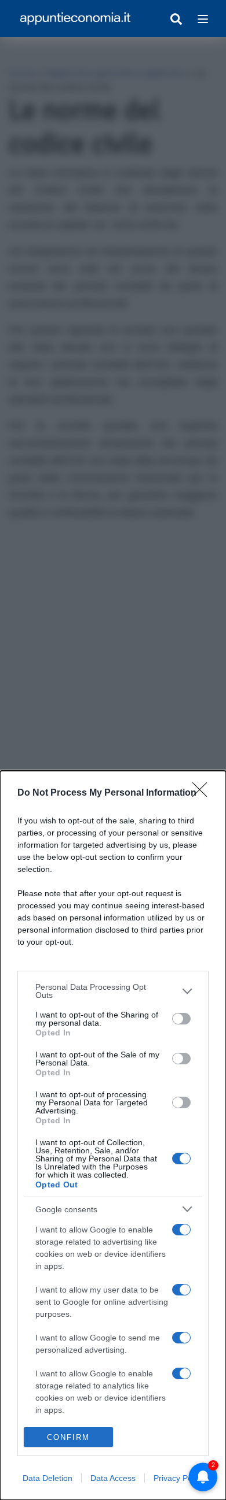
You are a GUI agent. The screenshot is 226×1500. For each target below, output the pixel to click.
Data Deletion (47, 1478)
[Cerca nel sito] (176, 18)
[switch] (181, 1018)
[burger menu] (202, 18)
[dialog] (113, 1135)
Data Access (113, 1478)
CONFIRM (68, 1437)
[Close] (203, 793)
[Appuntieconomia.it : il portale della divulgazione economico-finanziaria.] (75, 18)
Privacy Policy (179, 1478)
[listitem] (113, 991)
